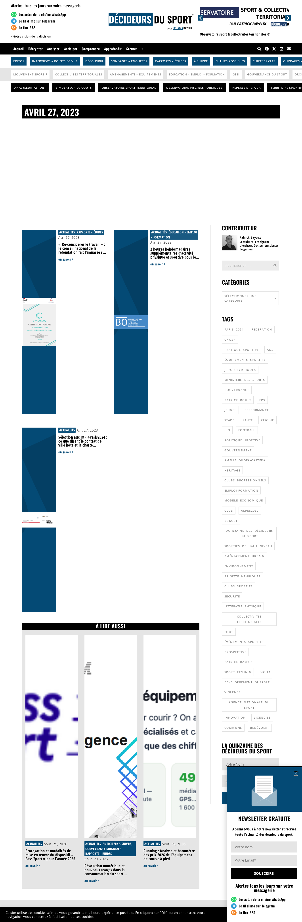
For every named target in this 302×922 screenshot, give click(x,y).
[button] (296, 773)
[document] (151, 461)
